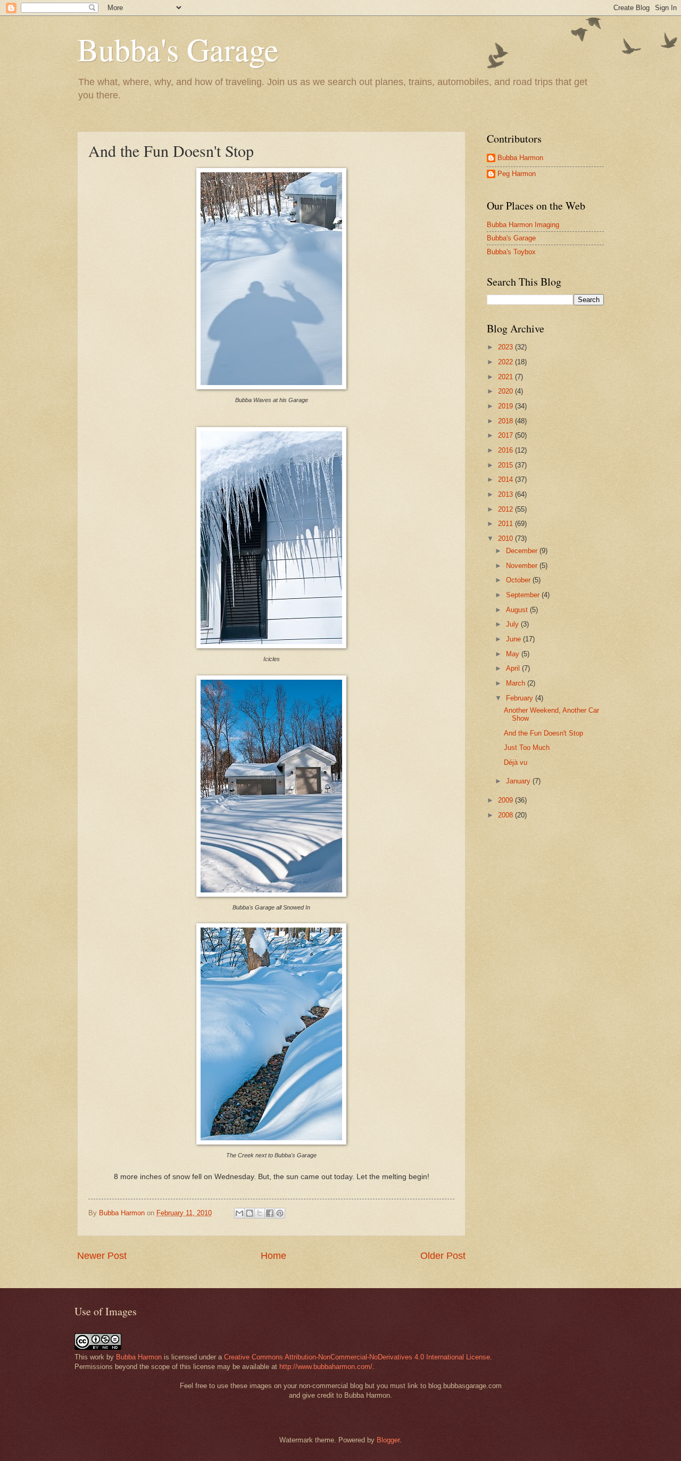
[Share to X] (259, 1213)
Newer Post (102, 1255)
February (520, 698)
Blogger (388, 1440)
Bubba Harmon (520, 158)
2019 (506, 406)
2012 (506, 509)
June (514, 639)
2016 (506, 450)
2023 (506, 347)
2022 (506, 362)
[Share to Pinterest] (280, 1213)
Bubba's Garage (178, 49)
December (522, 551)
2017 (506, 435)
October (519, 580)
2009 (506, 800)
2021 (506, 377)
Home (273, 1255)
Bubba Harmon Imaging (523, 225)
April (514, 668)
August (518, 610)
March (516, 683)
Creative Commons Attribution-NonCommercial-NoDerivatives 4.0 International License (357, 1357)
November (522, 566)
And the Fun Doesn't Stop (543, 733)
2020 (506, 391)
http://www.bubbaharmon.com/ (325, 1367)
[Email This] (239, 1213)
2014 (506, 479)
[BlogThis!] (249, 1213)
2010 (506, 538)
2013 (506, 494)
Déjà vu (515, 762)
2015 (506, 465)
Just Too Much (527, 748)
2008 (506, 815)
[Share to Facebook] (269, 1213)
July (513, 624)
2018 (506, 421)
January (519, 781)
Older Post (443, 1255)
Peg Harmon (516, 174)
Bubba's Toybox (511, 252)
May (513, 654)
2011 (506, 524)
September (524, 595)
